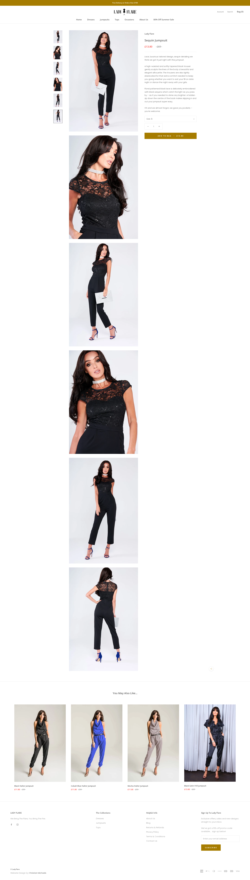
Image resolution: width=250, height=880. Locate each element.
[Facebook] (11, 824)
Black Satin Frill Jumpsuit (195, 786)
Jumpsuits (104, 19)
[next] (242, 745)
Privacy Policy (152, 832)
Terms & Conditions (155, 836)
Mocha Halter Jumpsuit (138, 786)
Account (220, 12)
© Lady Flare (15, 869)
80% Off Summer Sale (164, 19)
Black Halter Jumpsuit (24, 786)
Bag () (240, 11)
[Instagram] (17, 824)
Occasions (129, 19)
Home (79, 19)
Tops (117, 19)
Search (230, 12)
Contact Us (151, 840)
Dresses (91, 19)
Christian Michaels (37, 873)
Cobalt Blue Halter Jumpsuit (83, 786)
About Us (143, 19)
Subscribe (211, 847)
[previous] (8, 745)
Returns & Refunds (155, 827)
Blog (148, 823)
